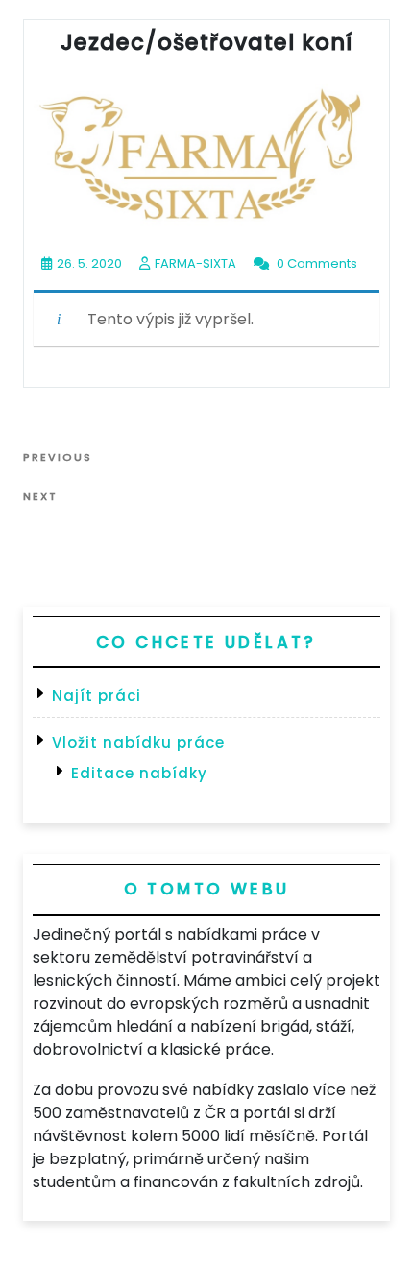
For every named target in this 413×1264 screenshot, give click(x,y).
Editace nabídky (139, 773)
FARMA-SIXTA (195, 263)
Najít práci (96, 695)
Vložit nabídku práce (138, 742)
